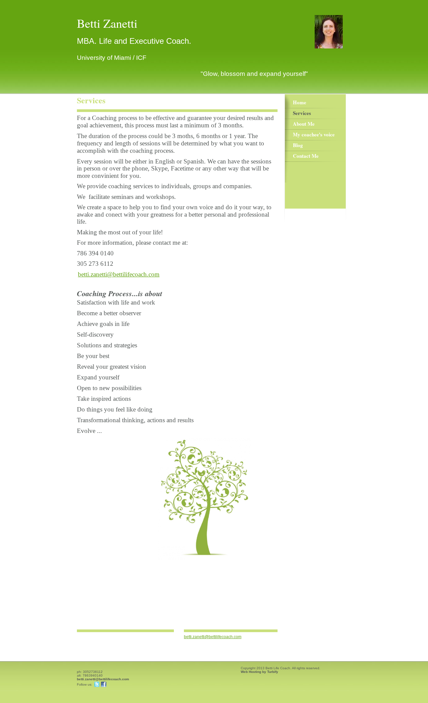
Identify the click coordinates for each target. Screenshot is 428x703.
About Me (304, 123)
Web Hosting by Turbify (259, 672)
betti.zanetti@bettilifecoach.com (212, 636)
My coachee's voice (314, 134)
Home (299, 102)
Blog (298, 145)
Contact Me (306, 155)
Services (302, 113)
